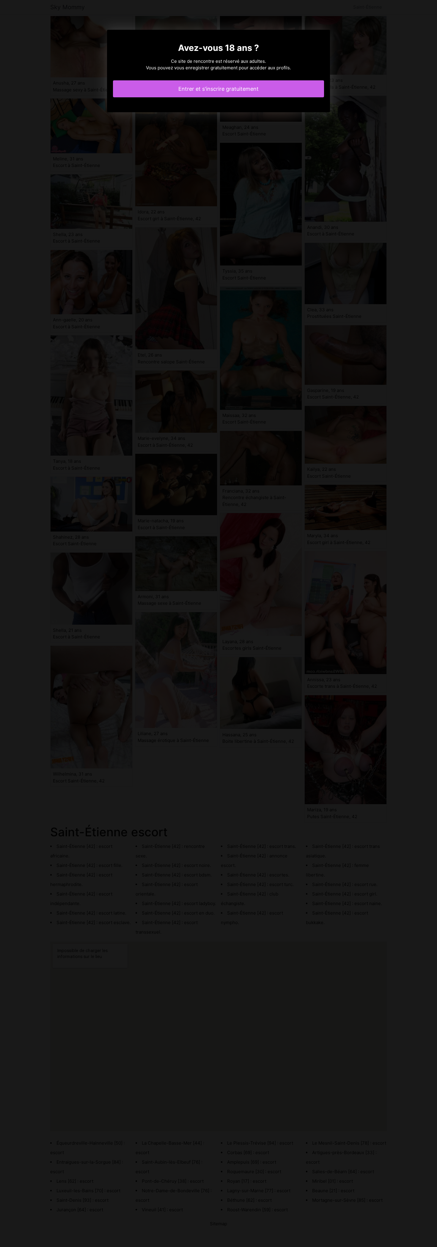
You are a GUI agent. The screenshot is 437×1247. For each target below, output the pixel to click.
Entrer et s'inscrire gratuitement (218, 89)
